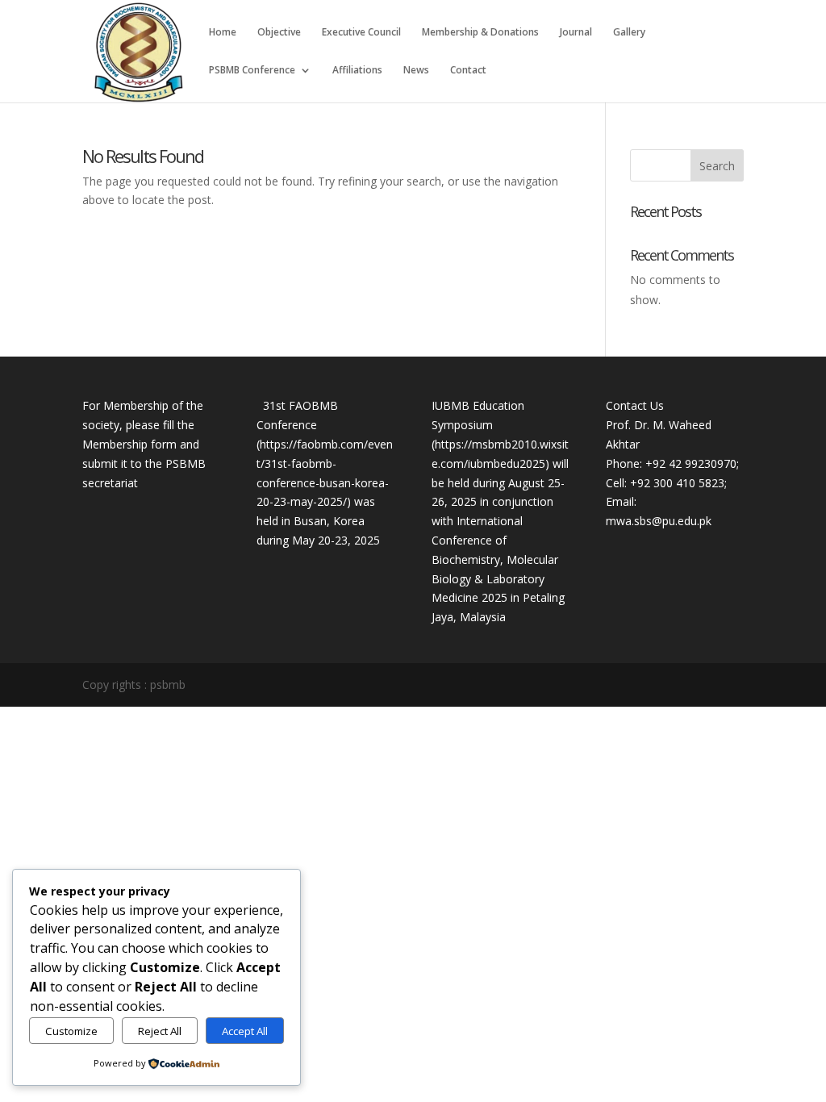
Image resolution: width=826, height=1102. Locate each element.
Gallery (629, 33)
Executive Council (361, 33)
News (416, 71)
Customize (71, 1031)
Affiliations (357, 71)
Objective (279, 33)
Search (717, 165)
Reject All (159, 1031)
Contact (468, 71)
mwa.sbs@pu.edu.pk (658, 520)
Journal (576, 33)
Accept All (245, 1031)
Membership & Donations (480, 33)
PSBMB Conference (252, 71)
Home (222, 33)
